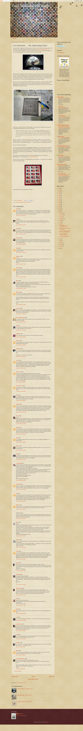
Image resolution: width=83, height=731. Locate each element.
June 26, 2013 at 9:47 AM (21, 368)
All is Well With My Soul (63, 236)
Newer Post (15, 676)
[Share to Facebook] (31, 200)
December (61, 213)
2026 (59, 188)
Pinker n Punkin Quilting (63, 125)
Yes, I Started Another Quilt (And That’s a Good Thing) (64, 175)
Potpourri (18, 340)
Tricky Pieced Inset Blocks (63, 116)
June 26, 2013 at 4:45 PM (21, 509)
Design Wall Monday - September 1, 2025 (25, 688)
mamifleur (18, 642)
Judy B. (17, 427)
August (60, 220)
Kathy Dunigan (19, 588)
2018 (59, 202)
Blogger (47, 722)
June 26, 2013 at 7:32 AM (21, 288)
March (60, 242)
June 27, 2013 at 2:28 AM (21, 570)
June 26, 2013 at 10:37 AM (21, 412)
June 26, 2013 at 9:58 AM (21, 391)
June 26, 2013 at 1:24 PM (21, 459)
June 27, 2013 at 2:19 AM (21, 559)
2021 (59, 197)
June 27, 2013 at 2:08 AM (21, 547)
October (61, 216)
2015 (59, 208)
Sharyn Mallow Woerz (20, 658)
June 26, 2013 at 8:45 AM (21, 321)
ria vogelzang (18, 463)
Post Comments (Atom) (21, 682)
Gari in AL (18, 308)
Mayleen (17, 504)
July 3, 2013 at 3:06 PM (20, 646)
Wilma (17, 522)
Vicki (17, 219)
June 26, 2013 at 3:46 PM (21, 489)
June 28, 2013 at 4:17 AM (21, 605)
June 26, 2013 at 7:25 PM (21, 535)
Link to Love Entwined (33, 156)
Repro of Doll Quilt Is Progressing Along (63, 234)
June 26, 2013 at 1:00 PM (21, 450)
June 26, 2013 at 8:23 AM (21, 313)
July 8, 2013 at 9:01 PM (20, 668)
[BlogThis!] (28, 200)
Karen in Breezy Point (20, 317)
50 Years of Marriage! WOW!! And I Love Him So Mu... (64, 231)
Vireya (17, 248)
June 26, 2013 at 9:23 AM (21, 336)
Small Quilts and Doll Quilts (30, 5)
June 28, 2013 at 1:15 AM (21, 594)
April (60, 240)
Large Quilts (22, 202)
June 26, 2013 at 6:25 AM (21, 234)
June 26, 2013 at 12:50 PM (21, 442)
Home (14, 38)
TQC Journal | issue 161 (62, 146)
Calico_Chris (18, 371)
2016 (59, 206)
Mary (17, 453)
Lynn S (17, 360)
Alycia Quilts (61, 96)
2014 (59, 209)
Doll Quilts (18, 202)
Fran (17, 634)
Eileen (17, 280)
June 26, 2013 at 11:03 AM (21, 434)
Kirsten (17, 551)
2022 (59, 195)
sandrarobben (19, 624)
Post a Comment (18, 671)
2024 (59, 191)
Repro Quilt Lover (62, 173)
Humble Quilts (61, 136)
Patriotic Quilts (28, 202)
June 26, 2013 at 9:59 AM (21, 400)
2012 (59, 248)
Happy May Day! (61, 165)
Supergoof (18, 574)
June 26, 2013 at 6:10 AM (21, 224)
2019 (59, 200)
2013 (59, 211)
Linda (17, 395)
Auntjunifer (18, 484)
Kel (16, 598)
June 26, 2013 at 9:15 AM (21, 330)
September (61, 218)
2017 (59, 204)
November (61, 214)
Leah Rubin (18, 348)
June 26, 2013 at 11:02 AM (21, 423)
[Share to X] (29, 200)
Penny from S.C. (19, 385)
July (60, 222)
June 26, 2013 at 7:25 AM (21, 276)
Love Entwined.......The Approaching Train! (63, 226)
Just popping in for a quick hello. (64, 156)
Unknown (18, 267)
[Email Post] (25, 200)
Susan (17, 228)
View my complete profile (21, 715)
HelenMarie (18, 333)
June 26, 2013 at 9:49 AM (21, 382)
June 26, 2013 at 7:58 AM (21, 304)
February (61, 244)
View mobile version (33, 679)
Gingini (17, 562)
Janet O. (17, 445)
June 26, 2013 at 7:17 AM (21, 264)
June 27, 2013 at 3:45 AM (21, 584)
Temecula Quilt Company (63, 145)
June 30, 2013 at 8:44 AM (21, 638)
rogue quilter (61, 155)
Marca (17, 650)
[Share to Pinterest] (32, 200)
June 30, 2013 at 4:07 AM (21, 630)
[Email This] (27, 200)
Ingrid (17, 208)
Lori (17, 617)
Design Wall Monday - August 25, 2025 (24, 695)
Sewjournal (18, 256)
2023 (59, 193)
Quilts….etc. (60, 106)
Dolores (17, 415)
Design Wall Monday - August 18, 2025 (24, 701)
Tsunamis (18, 237)
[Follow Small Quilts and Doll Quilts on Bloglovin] (61, 46)
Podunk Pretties (61, 115)
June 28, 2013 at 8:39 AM (21, 613)
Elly (17, 325)
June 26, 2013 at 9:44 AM (21, 356)
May (60, 238)
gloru (17, 609)
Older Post (51, 676)
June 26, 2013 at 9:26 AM (21, 345)
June (60, 223)
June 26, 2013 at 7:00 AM (21, 244)
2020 (59, 199)
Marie (17, 437)
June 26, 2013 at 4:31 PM (21, 501)
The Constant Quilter (62, 164)
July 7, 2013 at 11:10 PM (20, 654)
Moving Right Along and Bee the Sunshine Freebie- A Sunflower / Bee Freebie (64, 127)
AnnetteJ (17, 404)
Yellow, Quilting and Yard (62, 107)
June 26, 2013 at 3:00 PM (21, 480)
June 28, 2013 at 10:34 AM (21, 620)
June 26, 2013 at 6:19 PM (21, 518)
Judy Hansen (20, 713)
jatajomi (17, 539)
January (61, 246)
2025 (59, 190)
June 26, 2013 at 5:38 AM (21, 215)
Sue (17, 493)
